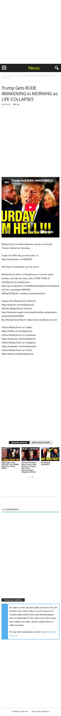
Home (4, 75)
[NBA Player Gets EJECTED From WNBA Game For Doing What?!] (11, 454)
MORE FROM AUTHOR (41, 442)
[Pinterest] (19, 433)
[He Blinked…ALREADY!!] (50, 454)
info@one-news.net (20, 711)
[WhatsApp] (26, 433)
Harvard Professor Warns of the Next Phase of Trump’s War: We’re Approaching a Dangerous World (29, 467)
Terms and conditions (40, 711)
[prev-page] (28, 477)
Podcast (12, 75)
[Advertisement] (30, 32)
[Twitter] (12, 433)
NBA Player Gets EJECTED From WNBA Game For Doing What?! (10, 465)
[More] (33, 433)
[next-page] (32, 477)
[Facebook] (5, 433)
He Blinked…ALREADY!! (46, 463)
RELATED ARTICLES (19, 442)
